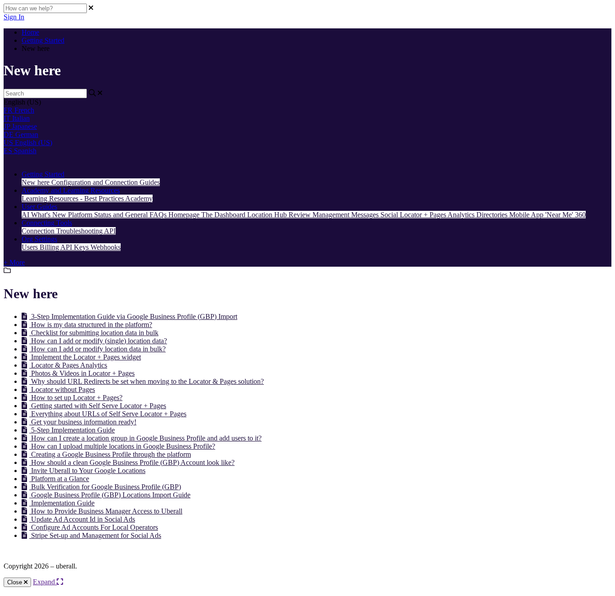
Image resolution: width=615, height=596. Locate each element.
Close (15, 582)
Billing (50, 247)
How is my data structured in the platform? (90, 324)
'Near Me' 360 (565, 214)
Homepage (184, 214)
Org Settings (39, 239)
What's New (49, 214)
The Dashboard (224, 214)
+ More (14, 262)
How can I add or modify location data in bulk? (97, 349)
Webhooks (105, 247)
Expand (45, 582)
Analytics (462, 214)
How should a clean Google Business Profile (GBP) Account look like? (132, 462)
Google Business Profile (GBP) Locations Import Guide (109, 495)
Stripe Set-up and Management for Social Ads (95, 535)
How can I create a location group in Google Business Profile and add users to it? (145, 438)
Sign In (14, 17)
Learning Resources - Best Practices (73, 198)
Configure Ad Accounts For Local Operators (93, 527)
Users (31, 247)
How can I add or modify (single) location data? (98, 341)
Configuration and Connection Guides (105, 182)
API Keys (75, 247)
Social (390, 214)
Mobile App (527, 214)
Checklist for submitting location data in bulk (93, 333)
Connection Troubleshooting (63, 231)
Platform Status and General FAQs (118, 214)
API (110, 231)
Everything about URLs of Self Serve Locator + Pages (107, 414)
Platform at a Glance (59, 478)
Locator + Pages (424, 214)
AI (26, 214)
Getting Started (43, 40)
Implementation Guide (62, 503)
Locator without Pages (62, 389)
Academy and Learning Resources (71, 190)
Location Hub (268, 214)
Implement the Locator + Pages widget (85, 357)
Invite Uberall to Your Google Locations (87, 470)
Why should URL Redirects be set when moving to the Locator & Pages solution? (146, 381)
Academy (139, 198)
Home (30, 32)
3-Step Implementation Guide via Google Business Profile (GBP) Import (133, 316)
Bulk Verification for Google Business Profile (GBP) (105, 487)
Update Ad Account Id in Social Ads (82, 519)
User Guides (39, 206)
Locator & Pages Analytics (68, 365)
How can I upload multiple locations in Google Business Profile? (122, 446)
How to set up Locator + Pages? (75, 397)
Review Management (320, 214)
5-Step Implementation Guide (72, 430)
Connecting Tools (47, 223)
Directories (492, 214)
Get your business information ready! (82, 422)
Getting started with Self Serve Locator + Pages (97, 405)
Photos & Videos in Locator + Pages (82, 373)
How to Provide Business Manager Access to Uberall (105, 511)
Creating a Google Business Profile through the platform (110, 454)
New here (36, 182)
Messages (365, 214)
